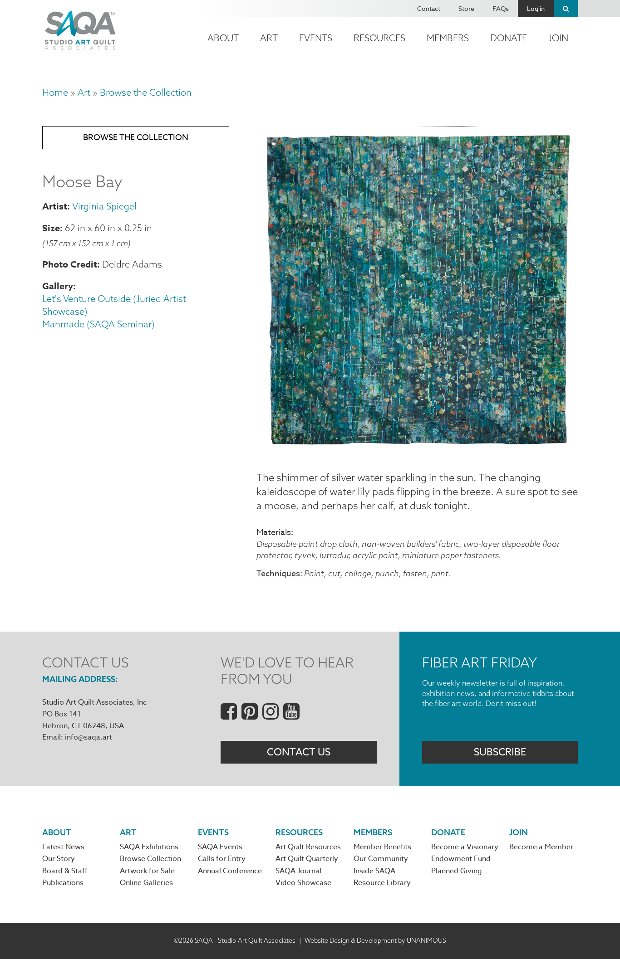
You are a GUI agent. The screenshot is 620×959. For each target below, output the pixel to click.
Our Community (381, 858)
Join (558, 38)
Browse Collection (150, 858)
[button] (417, 449)
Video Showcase (303, 882)
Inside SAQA (374, 871)
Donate (508, 38)
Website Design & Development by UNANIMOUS (375, 940)
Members (448, 38)
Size (51, 228)
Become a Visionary (464, 847)
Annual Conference (230, 871)
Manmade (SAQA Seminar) (98, 324)
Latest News (63, 847)
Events (315, 38)
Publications (63, 882)
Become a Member (541, 847)
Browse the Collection (146, 92)
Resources (379, 38)
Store (466, 8)
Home (55, 92)
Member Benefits (382, 847)
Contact (428, 8)
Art (269, 38)
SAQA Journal (298, 871)
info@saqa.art (88, 737)
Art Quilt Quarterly (307, 858)
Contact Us (298, 752)
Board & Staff (65, 871)
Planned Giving (456, 871)
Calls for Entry (222, 858)
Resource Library (382, 882)
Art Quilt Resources (308, 847)
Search (566, 8)
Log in (536, 8)
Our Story (58, 858)
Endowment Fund (461, 858)
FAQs (500, 8)
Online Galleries (146, 882)
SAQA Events (220, 847)
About (223, 38)
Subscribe (500, 752)
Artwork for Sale (147, 871)
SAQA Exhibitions (149, 847)
